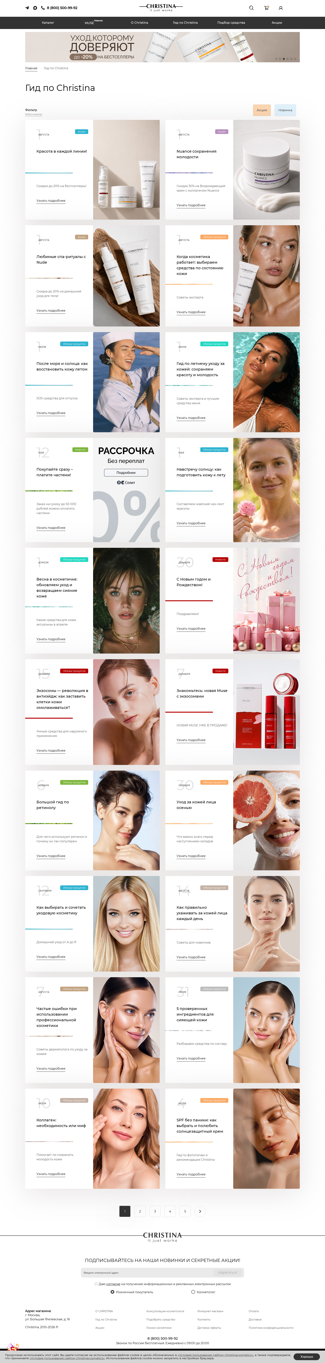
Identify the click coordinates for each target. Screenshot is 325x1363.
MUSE (94, 23)
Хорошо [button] (307, 1356)
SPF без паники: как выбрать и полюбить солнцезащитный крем (200, 1126)
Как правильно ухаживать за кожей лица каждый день (202, 913)
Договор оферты (209, 1328)
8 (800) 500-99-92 (162, 1338)
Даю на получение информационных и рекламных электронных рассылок (165, 1284)
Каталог (48, 22)
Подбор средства (231, 22)
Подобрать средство (160, 1319)
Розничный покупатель (134, 1292)
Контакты (203, 1319)
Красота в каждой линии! (61, 151)
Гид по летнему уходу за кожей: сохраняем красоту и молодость (201, 369)
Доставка (255, 1319)
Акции (277, 22)
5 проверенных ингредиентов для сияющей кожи (195, 1014)
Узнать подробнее (50, 200)
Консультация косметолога (165, 1311)
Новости (80, 449)
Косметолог (206, 1292)
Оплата (254, 1311)
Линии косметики (159, 1328)
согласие (113, 1284)
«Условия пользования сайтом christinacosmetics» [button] (216, 1355)
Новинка (285, 110)
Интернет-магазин (210, 1311)
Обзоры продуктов (214, 237)
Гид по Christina (185, 22)
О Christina (139, 22)
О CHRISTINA (104, 1311)
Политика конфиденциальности (271, 1328)
